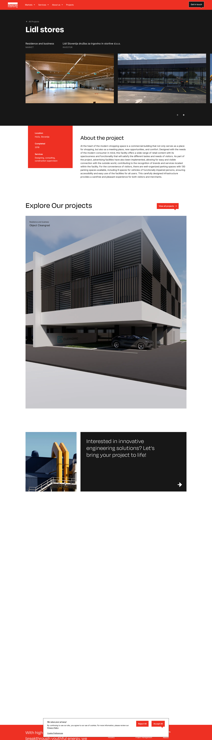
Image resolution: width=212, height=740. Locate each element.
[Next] (183, 115)
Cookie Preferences (55, 733)
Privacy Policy (52, 728)
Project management (143, 737)
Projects (70, 5)
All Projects (34, 21)
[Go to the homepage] (13, 5)
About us (56, 5)
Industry (111, 737)
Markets (28, 5)
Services (42, 5)
